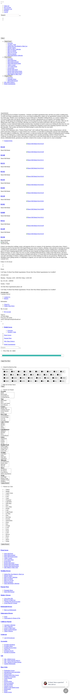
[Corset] (6, 412)
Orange (8, 525)
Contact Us (7, 297)
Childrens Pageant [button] (6, 621)
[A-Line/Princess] (5, 461)
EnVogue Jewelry (9, 651)
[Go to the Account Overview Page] (1, 3)
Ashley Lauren (8, 558)
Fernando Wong (8, 590)
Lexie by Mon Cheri (9, 628)
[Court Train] (4, 451)
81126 (3, 147)
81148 (3, 155)
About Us (6, 304)
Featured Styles (8, 140)
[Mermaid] (5, 464)
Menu (2, 38)
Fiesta (5, 616)
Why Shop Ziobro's (9, 341)
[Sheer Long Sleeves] (6, 474)
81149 (3, 229)
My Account (7, 7)
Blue (7, 505)
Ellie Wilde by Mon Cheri (11, 567)
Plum (7, 522)
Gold (7, 532)
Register (6, 10)
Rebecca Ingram (8, 582)
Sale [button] (2, 655)
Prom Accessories (9, 683)
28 (46, 375)
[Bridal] (7, 393)
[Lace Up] (5, 419)
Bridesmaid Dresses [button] (6, 606)
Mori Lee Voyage (9, 580)
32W (15, 381)
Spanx (6, 679)
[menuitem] (36, 6)
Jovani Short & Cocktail (10, 603)
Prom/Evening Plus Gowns (11, 675)
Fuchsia (8, 519)
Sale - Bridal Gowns (9, 659)
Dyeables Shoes (8, 646)
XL (56, 381)
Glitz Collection (8, 626)
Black (7, 536)
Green (7, 495)
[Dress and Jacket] (5, 403)
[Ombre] (3, 428)
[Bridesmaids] (7, 394)
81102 (3, 204)
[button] (8, 41)
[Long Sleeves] (6, 472)
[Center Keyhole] (6, 411)
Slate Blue (8, 503)
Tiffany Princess (8, 631)
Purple (7, 508)
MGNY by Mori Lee (9, 600)
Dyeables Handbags (9, 644)
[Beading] (4, 432)
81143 (3, 180)
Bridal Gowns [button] (8, 327)
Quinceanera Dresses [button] (7, 613)
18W (23, 378)
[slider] (62, 355)
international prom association (12, 672)
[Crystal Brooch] (4, 435)
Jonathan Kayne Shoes (10, 647)
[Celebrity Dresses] (6, 409)
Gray (7, 537)
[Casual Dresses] (7, 396)
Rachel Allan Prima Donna (11, 564)
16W (15, 378)
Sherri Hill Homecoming (10, 556)
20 (19, 375)
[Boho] (5, 402)
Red (7, 524)
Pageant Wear (8, 338)
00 (14, 371)
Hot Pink (8, 517)
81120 (3, 196)
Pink (7, 515)
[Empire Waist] (5, 463)
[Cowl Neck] (5, 454)
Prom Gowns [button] (4, 550)
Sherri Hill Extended (9, 555)
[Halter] (5, 455)
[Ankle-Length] (4, 446)
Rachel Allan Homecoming (11, 566)
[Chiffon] (4, 440)
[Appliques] (4, 431)
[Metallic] (3, 425)
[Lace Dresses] (5, 405)
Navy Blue (9, 507)
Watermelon (9, 520)
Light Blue (9, 501)
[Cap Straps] (5, 477)
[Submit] (20, 15)
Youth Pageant (8, 678)
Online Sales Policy (9, 306)
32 (60, 375)
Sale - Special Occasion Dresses (12, 662)
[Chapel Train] (4, 449)
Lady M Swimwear (9, 638)
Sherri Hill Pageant (9, 592)
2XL (63, 381)
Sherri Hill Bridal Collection (11, 583)
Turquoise (8, 500)
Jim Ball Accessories (9, 652)
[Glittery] (3, 423)
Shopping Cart (8, 9)
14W (7, 378)
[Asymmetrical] (4, 448)
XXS (23, 381)
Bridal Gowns (8, 692)
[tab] (36, 327)
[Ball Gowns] (5, 400)
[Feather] (4, 441)
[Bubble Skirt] (6, 408)
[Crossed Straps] (5, 417)
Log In (6, 12)
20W (31, 378)
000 (6, 371)
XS (31, 381)
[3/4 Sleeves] (6, 471)
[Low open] (5, 420)
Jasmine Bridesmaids (9, 663)
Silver (7, 539)
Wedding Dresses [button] (6, 571)
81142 (3, 171)
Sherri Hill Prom (8, 553)
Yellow (8, 489)
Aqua (7, 498)
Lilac (7, 510)
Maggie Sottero (8, 575)
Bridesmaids (7, 689)
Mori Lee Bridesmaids (10, 610)
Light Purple (9, 512)
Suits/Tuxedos (8, 673)
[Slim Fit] (5, 466)
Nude (7, 531)
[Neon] (3, 426)
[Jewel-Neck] (5, 458)
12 (56, 371)
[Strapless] (5, 481)
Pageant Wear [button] (5, 587)
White (7, 541)
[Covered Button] (5, 416)
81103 (3, 188)
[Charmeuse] (4, 439)
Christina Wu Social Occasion (12, 601)
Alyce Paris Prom (9, 559)
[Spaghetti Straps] (5, 480)
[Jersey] (4, 443)
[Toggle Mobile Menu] (1, 321)
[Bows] (4, 434)
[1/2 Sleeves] (6, 469)
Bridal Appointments (9, 344)
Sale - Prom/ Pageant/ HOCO (12, 660)
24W (47, 378)
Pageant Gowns (8, 686)
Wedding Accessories (10, 676)
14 (63, 371)
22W (39, 378)
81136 (3, 237)
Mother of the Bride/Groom (11, 687)
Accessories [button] (4, 641)
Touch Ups (7, 649)
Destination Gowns (9, 670)
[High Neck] (5, 457)
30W (7, 381)
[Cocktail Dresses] (7, 397)
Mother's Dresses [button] (6, 595)
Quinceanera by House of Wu (12, 618)
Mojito (7, 491)
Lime (7, 496)
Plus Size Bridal (8, 684)
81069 (3, 212)
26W (55, 378)
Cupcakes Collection (9, 625)
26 (40, 375)
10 (49, 371)
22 (26, 375)
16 (6, 375)
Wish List (6, 6)
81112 (3, 221)
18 (13, 375)
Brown (8, 534)
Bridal (5, 690)
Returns (6, 298)
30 (53, 375)
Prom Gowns (7, 335)
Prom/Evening (8, 681)
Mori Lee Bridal (8, 579)
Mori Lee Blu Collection (10, 577)
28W (63, 378)
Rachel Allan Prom (9, 563)
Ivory (7, 529)
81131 (3, 163)
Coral (7, 527)
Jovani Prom (7, 561)
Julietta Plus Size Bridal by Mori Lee (14, 574)
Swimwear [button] (4, 634)
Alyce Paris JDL (8, 598)
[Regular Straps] (5, 478)
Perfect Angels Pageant (10, 629)
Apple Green (9, 493)
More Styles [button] (4, 667)
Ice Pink (8, 513)
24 (33, 375)
